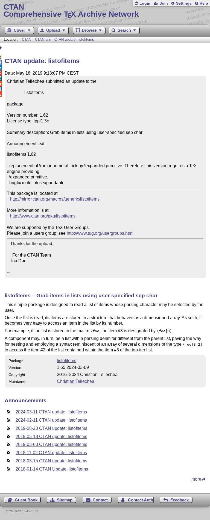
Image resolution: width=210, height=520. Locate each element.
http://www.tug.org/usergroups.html (100, 233)
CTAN (26, 39)
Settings (184, 3)
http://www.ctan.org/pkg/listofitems (42, 216)
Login (144, 3)
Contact (100, 500)
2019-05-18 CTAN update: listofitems (51, 436)
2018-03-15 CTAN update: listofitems (51, 461)
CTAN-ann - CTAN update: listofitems (64, 39)
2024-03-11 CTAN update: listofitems (51, 412)
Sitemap (64, 500)
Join (164, 3)
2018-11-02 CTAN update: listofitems (51, 452)
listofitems (66, 360)
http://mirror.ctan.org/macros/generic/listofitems (55, 199)
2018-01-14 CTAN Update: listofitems (52, 469)
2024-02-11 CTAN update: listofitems (51, 420)
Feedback (179, 500)
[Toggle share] (1, 48)
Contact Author (141, 500)
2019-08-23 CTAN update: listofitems (51, 428)
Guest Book (26, 500)
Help (204, 3)
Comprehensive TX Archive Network (71, 11)
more (196, 479)
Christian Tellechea (75, 381)
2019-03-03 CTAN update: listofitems (51, 444)
